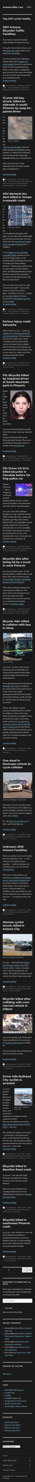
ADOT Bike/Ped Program (14, 1390)
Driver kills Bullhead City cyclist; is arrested (17, 1080)
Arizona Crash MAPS (12, 1425)
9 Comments (27, 460)
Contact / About (9, 1470)
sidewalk (11, 185)
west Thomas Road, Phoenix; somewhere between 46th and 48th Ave (17, 579)
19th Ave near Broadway (12, 147)
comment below (12, 296)
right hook (27, 1066)
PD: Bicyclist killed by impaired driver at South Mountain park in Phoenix (16, 380)
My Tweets (7, 1374)
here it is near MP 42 (17, 821)
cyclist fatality (24, 87)
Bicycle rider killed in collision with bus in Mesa (17, 625)
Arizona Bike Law (13, 7)
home (5, 1456)
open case (6, 183)
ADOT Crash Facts (11, 1422)
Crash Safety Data (9, 1460)
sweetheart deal (16, 460)
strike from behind (13, 89)
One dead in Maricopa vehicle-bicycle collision (17, 764)
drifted (5, 89)
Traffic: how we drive (13, 1404)
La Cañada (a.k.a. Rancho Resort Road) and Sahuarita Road (16, 333)
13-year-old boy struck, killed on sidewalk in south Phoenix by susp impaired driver (17, 104)
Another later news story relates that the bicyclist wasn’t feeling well (16, 724)
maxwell (5, 313)
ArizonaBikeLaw (10, 85)
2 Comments (23, 550)
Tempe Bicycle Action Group (15, 1401)
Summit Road (19, 446)
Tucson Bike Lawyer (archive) (16, 1406)
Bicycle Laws (8, 1465)
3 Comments (25, 313)
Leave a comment (21, 185)
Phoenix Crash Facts (12, 1431)
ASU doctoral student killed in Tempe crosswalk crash (17, 197)
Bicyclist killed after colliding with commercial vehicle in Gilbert (17, 1004)
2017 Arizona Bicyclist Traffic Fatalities (13, 31)
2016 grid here (8, 870)
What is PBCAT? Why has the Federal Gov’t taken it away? (18, 1336)
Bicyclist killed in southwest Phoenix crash (16, 1223)
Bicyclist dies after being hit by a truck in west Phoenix (17, 562)
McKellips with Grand (11, 686)
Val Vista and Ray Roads (14, 1043)
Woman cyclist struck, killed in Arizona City (13, 925)
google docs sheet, (13, 51)
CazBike (8, 1395)
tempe (17, 313)
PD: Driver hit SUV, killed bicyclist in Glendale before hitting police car (17, 473)
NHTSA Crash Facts (12, 1428)
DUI (31, 181)
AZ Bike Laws (10, 1393)
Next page (29, 1272)
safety (4, 87)
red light (28, 1258)
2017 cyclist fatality (14, 87)
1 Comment (24, 89)
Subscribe (8, 1308)
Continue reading (9, 81)
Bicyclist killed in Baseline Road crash (17, 1167)
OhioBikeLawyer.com (13, 1398)
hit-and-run (6, 550)
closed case (24, 458)
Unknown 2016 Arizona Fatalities (15, 848)
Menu (29, 7)
